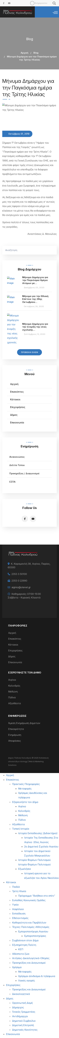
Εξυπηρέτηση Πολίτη (24, 944)
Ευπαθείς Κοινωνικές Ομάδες (29, 900)
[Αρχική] (17, 12)
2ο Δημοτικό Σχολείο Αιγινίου (41, 846)
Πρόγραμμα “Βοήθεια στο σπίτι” (36, 895)
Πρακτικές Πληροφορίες (26, 784)
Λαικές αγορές (26, 980)
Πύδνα (12, 697)
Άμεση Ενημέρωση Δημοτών (24, 723)
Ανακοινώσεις (17, 456)
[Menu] (55, 12)
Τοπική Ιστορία (20, 828)
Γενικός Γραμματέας (23, 1011)
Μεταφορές (25, 788)
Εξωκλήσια (24, 868)
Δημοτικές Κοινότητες (25, 1029)
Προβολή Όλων (29, 352)
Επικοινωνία (17, 422)
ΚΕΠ (20, 949)
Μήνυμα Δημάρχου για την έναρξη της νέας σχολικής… (35, 326)
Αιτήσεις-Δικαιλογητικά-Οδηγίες (30, 958)
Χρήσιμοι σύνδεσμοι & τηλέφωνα (36, 976)
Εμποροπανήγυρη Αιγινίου (33, 931)
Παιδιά (16, 886)
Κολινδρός (14, 685)
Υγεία (15, 904)
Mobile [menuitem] (32, 3)
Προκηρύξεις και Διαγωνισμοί (29, 962)
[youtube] (9, 3)
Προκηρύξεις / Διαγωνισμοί (24, 473)
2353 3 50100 (19, 574)
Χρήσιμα (17, 967)
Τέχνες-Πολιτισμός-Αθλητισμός (30, 926)
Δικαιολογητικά (21, 993)
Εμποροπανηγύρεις (35, 935)
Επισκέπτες (17, 391)
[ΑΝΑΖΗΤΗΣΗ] (53, 250)
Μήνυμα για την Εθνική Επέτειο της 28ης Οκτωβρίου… (35, 299)
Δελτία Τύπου (17, 465)
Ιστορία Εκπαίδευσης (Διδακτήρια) (37, 833)
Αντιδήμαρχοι (20, 1016)
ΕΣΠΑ (12, 481)
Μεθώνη (13, 691)
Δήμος (14, 414)
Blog (35, 52)
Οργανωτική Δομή (22, 1002)
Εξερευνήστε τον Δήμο (25, 802)
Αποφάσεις (14, 740)
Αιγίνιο (12, 679)
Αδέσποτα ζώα (20, 953)
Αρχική (24, 52)
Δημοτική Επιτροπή (23, 1025)
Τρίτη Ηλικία (19, 891)
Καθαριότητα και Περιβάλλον (29, 922)
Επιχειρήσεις (17, 407)
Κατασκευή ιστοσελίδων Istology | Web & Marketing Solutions (28, 761)
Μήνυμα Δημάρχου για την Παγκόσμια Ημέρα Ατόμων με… (35, 280)
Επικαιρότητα (16, 728)
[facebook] (3, 3)
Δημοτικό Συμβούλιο (24, 1020)
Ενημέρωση (14, 734)
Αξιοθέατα (14, 703)
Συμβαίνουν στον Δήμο (25, 940)
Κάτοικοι (15, 399)
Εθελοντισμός (20, 918)
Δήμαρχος (18, 1007)
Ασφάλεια (18, 909)
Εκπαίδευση (18, 913)
